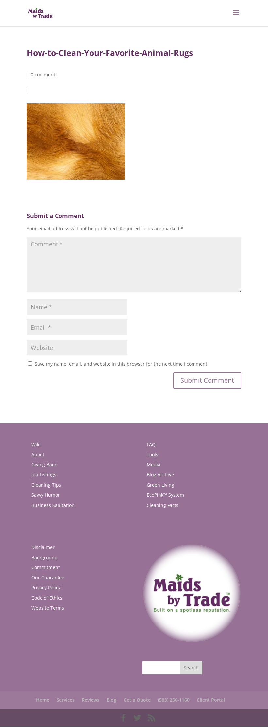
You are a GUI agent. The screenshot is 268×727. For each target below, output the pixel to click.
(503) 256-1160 (174, 700)
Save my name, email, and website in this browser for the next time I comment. (122, 364)
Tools (152, 454)
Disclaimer (43, 547)
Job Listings (43, 474)
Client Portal (211, 700)
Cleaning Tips (46, 485)
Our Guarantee (47, 577)
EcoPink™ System (165, 495)
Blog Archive (160, 474)
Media (153, 464)
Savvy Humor (45, 495)
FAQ (151, 444)
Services (66, 700)
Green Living (160, 485)
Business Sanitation (53, 505)
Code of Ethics (46, 598)
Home (42, 700)
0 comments (44, 74)
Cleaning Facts (162, 505)
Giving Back (44, 464)
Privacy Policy (45, 587)
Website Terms (47, 608)
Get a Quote (137, 700)
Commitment (45, 567)
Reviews (90, 700)
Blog (111, 700)
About (37, 454)
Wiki (36, 444)
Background (44, 557)
